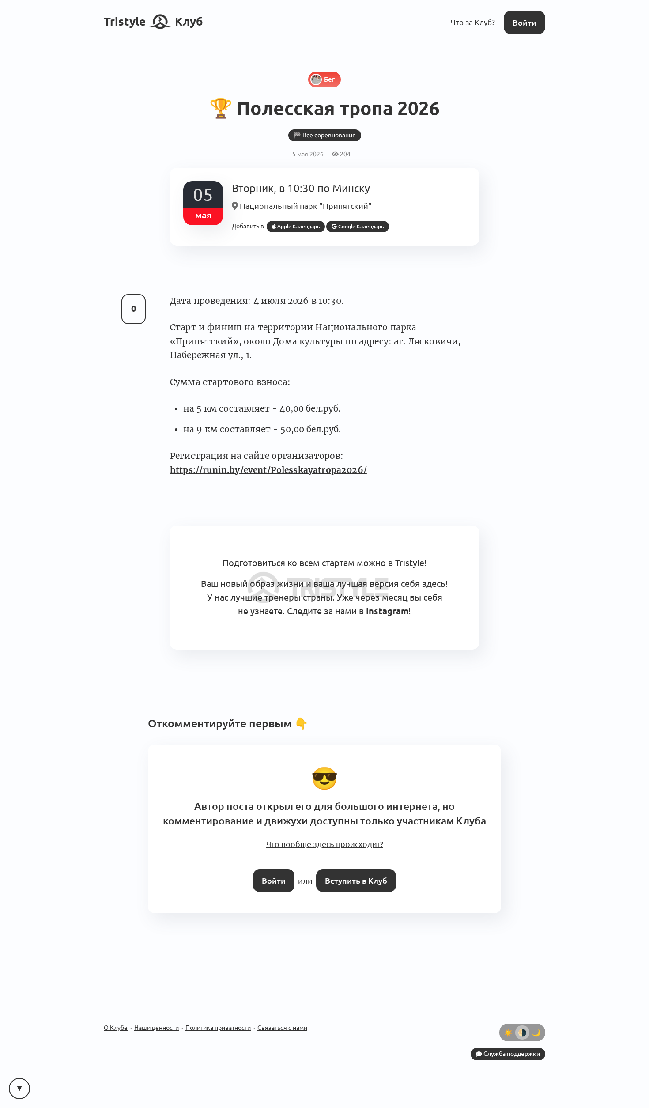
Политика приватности (218, 1013)
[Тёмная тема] (536, 1019)
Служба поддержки (512, 1040)
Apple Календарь (295, 224)
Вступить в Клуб (354, 867)
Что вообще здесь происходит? (324, 833)
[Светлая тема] (508, 1019)
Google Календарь (353, 224)
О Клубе (116, 1013)
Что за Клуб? (475, 22)
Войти (525, 22)
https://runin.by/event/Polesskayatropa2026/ (268, 466)
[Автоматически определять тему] (522, 1019)
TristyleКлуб (153, 21)
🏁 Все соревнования (324, 134)
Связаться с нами (282, 1013)
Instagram (358, 604)
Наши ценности (156, 1013)
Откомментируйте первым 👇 (228, 716)
